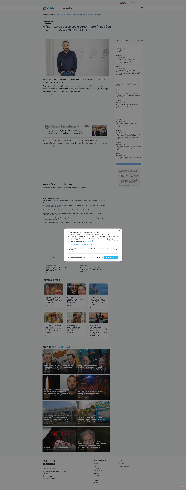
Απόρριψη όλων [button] (95, 257)
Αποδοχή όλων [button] (110, 257)
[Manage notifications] (182, 487)
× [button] (119, 230)
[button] (93, 244)
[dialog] (93, 245)
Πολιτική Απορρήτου (89, 241)
